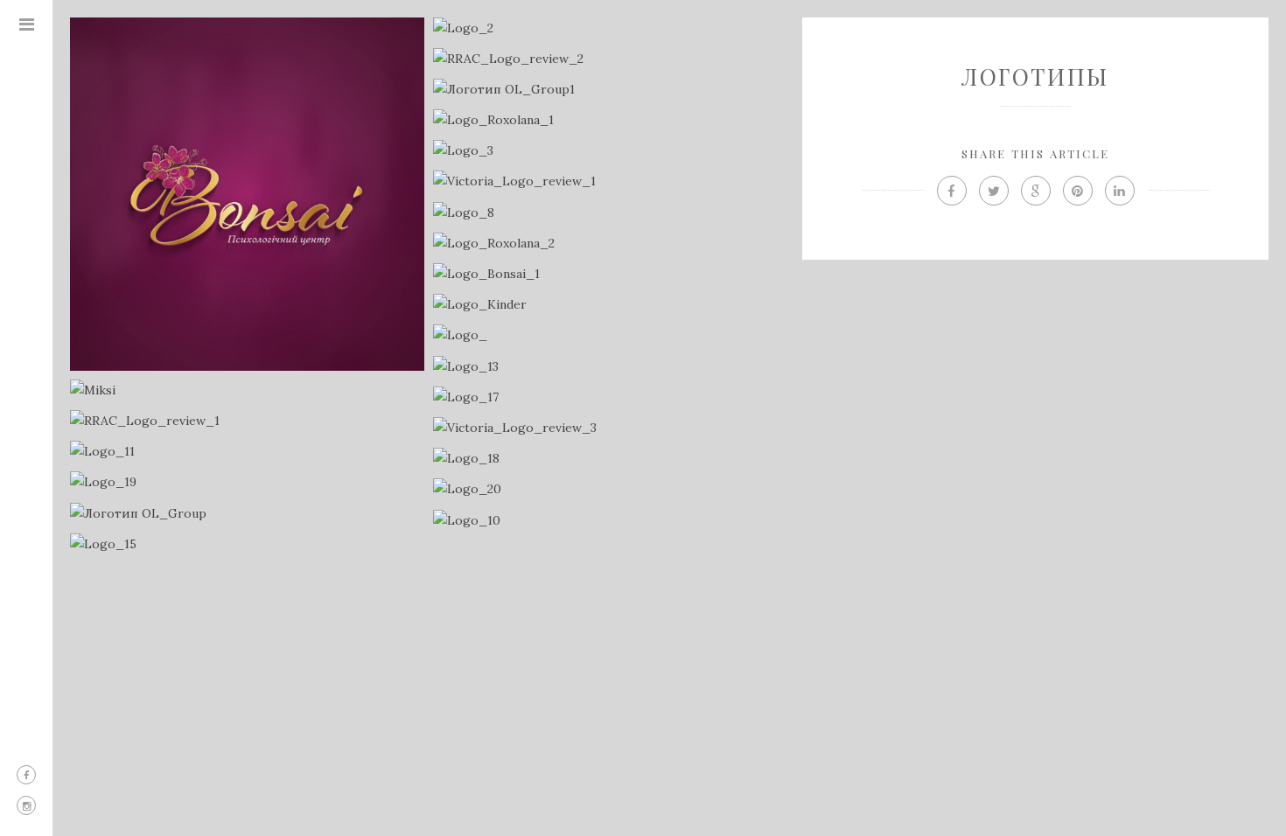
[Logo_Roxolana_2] (610, 243)
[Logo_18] (610, 459)
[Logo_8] (610, 213)
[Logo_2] (610, 28)
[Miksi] (247, 390)
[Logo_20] (610, 489)
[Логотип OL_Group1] (610, 90)
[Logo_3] (610, 151)
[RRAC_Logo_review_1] (247, 421)
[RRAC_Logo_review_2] (610, 59)
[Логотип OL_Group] (247, 514)
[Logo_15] (247, 544)
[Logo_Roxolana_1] (610, 120)
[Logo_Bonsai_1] (610, 274)
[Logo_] (610, 335)
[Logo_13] (610, 367)
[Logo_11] (247, 452)
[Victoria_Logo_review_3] (610, 428)
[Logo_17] (610, 397)
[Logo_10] (610, 521)
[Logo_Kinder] (610, 305)
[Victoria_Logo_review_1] (610, 181)
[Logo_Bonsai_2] (247, 194)
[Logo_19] (247, 482)
